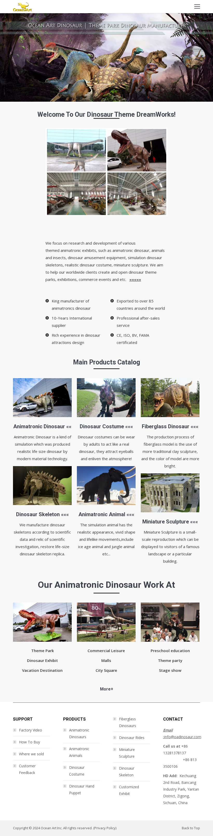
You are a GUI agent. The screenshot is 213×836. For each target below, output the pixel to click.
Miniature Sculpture (165, 522)
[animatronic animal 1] (106, 485)
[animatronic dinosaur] (42, 397)
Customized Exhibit (129, 790)
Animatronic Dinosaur (39, 426)
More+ (106, 689)
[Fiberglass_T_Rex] (170, 397)
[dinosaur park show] (42, 622)
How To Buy (29, 742)
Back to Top (191, 828)
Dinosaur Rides (131, 737)
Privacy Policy (105, 828)
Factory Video (30, 730)
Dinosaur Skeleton (38, 514)
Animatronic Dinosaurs (79, 733)
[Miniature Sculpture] (170, 493)
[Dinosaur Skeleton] (42, 485)
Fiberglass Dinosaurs (127, 722)
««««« (135, 279)
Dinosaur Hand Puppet (81, 789)
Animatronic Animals (79, 752)
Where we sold (31, 753)
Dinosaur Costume (102, 426)
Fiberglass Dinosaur (165, 426)
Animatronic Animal (101, 514)
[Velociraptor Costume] (106, 397)
